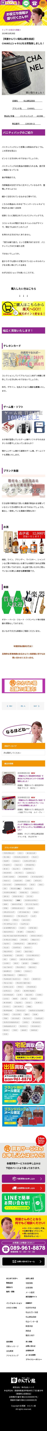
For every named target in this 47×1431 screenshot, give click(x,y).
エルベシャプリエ (16, 904)
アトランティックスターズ (21, 857)
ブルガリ (6, 1014)
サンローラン (23, 892)
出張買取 (29, 1287)
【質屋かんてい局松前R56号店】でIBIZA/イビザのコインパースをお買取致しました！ (31, 778)
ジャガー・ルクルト (9, 877)
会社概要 (9, 1351)
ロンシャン (32, 967)
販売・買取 (10, 1291)
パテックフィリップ (9, 912)
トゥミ (18, 951)
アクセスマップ (12, 1355)
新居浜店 (29, 1326)
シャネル (39, 995)
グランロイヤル (30, 865)
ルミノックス (26, 920)
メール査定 (30, 1292)
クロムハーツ (35, 940)
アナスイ (20, 987)
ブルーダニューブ (22, 916)
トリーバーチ (7, 884)
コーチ (19, 995)
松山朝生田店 (31, 1316)
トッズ (33, 916)
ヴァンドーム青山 (15, 888)
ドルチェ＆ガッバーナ (9, 1026)
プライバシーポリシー (34, 1359)
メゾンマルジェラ (8, 995)
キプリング (37, 881)
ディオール (38, 1003)
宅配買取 (29, 1283)
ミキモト (18, 971)
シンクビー (6, 963)
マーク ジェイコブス (37, 877)
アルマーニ (6, 881)
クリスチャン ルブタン (31, 900)
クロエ (29, 1006)
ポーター (6, 869)
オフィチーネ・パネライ (27, 959)
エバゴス (25, 963)
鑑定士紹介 (30, 1335)
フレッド (6, 947)
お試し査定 (30, 1278)
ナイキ (5, 1034)
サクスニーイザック (36, 936)
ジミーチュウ (15, 1018)
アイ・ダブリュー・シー (10, 924)
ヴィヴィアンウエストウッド (11, 1022)
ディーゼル (6, 857)
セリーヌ (24, 999)
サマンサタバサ (23, 877)
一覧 (21, 706)
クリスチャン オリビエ (9, 892)
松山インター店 (32, 1321)
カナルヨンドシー (8, 916)
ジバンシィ (35, 892)
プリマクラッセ (31, 987)
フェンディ (18, 1003)
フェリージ (18, 865)
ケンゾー (35, 857)
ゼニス (32, 884)
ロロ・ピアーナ (32, 943)
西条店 (28, 1330)
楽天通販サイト (31, 1296)
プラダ (5, 1018)
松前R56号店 (31, 1307)
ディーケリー (19, 873)
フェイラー (6, 943)
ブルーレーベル (8, 983)
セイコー (28, 1003)
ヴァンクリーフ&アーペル (23, 983)
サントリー (28, 947)
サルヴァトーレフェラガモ (36, 1010)
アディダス (24, 940)
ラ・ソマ (29, 896)
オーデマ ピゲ (7, 1003)
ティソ (26, 979)
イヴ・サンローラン (24, 912)
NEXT (35, 706)
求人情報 (29, 1341)
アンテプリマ (16, 947)
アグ (5, 888)
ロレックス (29, 995)
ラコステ (6, 861)
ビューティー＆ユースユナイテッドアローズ (15, 936)
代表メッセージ (12, 1346)
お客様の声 (30, 1350)
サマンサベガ (7, 873)
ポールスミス (36, 1022)
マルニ (40, 884)
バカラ (28, 881)
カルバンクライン (8, 932)
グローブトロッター (9, 975)
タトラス (30, 908)
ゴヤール (6, 896)
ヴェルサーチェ (8, 900)
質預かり (9, 1287)
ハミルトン (16, 861)
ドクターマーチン (17, 896)
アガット (15, 920)
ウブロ (5, 908)
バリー (20, 853)
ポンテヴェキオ (8, 1010)
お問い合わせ (30, 1346)
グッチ (17, 991)
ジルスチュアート (18, 943)
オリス (16, 963)
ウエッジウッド (8, 951)
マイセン (6, 920)
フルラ (15, 1030)
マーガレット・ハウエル (10, 940)
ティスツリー (23, 1026)
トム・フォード (8, 967)
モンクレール (28, 888)
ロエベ (26, 1014)
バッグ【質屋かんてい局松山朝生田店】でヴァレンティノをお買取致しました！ (31, 827)
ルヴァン (13, 959)
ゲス (5, 959)
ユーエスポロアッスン (9, 928)
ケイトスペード (35, 1026)
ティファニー (27, 1018)
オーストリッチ (31, 853)
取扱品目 (9, 1283)
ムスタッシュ (30, 873)
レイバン (6, 999)
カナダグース (36, 979)
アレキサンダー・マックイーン (12, 979)
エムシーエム (28, 951)
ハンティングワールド (29, 861)
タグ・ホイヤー (18, 1006)
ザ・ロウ (20, 932)
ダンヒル (33, 999)
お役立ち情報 (11, 1307)
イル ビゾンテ (17, 881)
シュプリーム (24, 924)
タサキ (5, 904)
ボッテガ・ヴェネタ (29, 991)
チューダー (16, 869)
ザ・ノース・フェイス (31, 904)
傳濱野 (18, 900)
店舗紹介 (29, 1303)
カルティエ (34, 1030)
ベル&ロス (35, 963)
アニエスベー (7, 865)
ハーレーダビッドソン (33, 955)
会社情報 (9, 1341)
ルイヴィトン (7, 991)
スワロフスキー (28, 869)
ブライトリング (21, 1010)
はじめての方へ (12, 1278)
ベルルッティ (30, 932)
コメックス (19, 955)
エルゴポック (7, 971)
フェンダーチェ (8, 955)
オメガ (15, 999)
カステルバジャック (21, 884)
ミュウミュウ (39, 1018)
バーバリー (6, 1006)
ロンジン (6, 1030)
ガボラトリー (22, 975)
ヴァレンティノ (20, 967)
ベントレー (28, 971)
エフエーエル (33, 928)
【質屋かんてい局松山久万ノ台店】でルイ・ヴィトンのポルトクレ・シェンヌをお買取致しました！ (31, 803)
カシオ (35, 1014)
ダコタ (35, 912)
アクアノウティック (9, 853)
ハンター (22, 928)
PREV (10, 706)
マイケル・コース (8, 987)
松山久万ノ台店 (32, 1312)
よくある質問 (30, 1355)
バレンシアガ (16, 1014)
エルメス (24, 1030)
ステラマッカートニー (17, 908)
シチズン (25, 1022)
